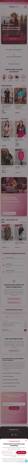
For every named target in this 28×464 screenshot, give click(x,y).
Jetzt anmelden (21, 452)
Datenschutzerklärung (21, 461)
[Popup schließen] (26, 440)
